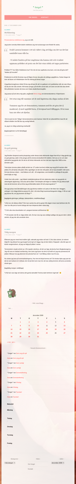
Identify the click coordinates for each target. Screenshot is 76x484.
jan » (13, 342)
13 (64, 325)
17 (38, 329)
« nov (9, 342)
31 (38, 336)
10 (38, 325)
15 (20, 329)
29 (20, 336)
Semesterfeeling (21, 372)
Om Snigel (33, 17)
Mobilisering (9, 33)
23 (29, 333)
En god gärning (10, 148)
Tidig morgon (10, 232)
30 (29, 336)
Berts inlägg (38, 94)
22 (20, 333)
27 (64, 333)
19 (55, 329)
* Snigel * (38, 7)
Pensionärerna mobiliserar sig (14, 40)
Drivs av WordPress (24, 480)
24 (38, 333)
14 (11, 329)
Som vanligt (20, 363)
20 (64, 329)
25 (47, 333)
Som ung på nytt (21, 353)
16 (29, 329)
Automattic (55, 480)
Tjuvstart (19, 392)
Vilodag (18, 382)
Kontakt (44, 17)
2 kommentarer (9, 135)
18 (47, 329)
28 (11, 336)
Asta (8, 358)
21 (11, 333)
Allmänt (7, 30)
